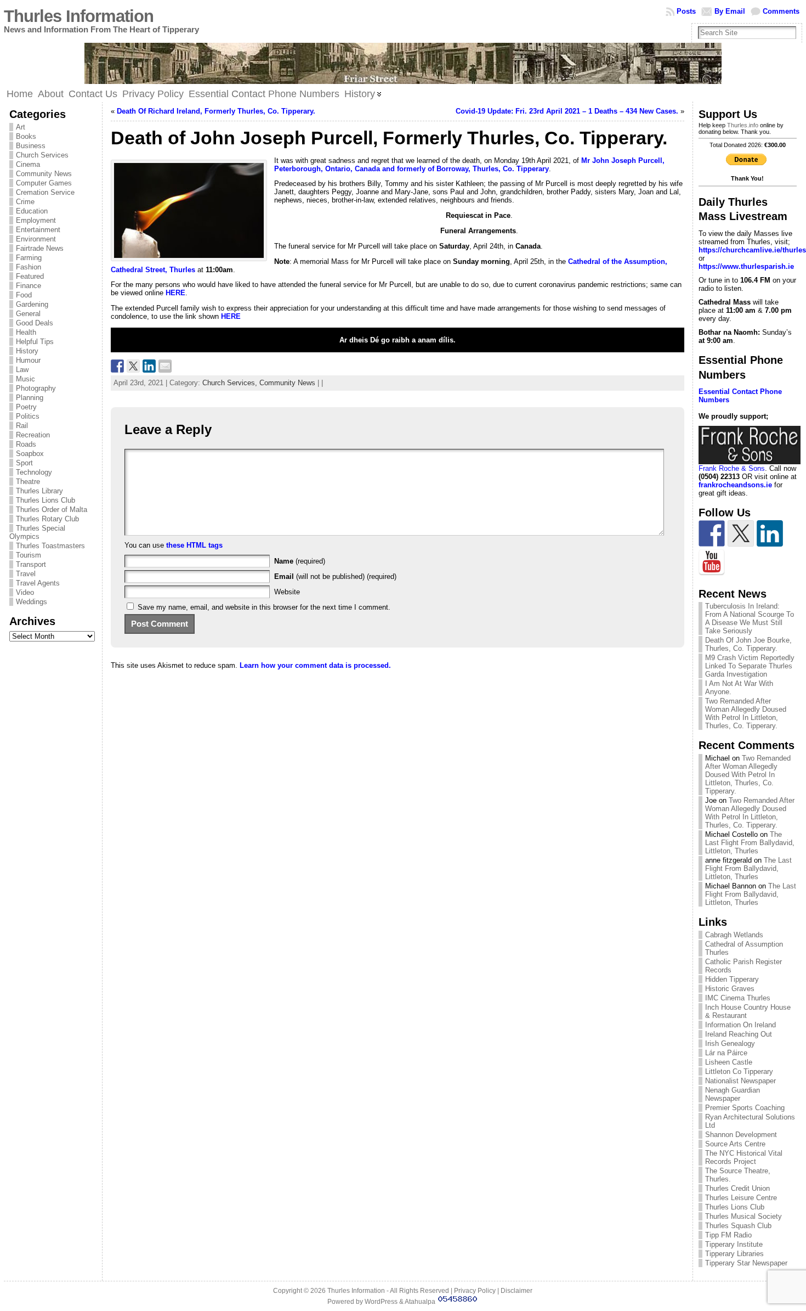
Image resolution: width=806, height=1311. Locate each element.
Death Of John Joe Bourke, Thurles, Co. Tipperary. (748, 644)
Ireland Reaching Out (738, 1034)
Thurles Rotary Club (47, 519)
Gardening (32, 304)
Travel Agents (38, 583)
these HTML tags (194, 545)
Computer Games (44, 183)
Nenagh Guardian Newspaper (732, 1094)
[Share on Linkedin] (149, 366)
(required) (299, 561)
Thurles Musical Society (743, 1216)
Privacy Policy (475, 1291)
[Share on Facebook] (117, 366)
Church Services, (230, 383)
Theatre (28, 481)
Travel (26, 574)
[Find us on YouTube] (712, 562)
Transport (31, 564)
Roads (26, 444)
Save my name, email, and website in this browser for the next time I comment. (264, 607)
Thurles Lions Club (45, 500)
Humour (28, 360)
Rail (22, 425)
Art (20, 127)
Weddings (31, 602)
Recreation (33, 435)
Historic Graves (729, 988)
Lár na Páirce (726, 1053)
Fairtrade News (40, 248)
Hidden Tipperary (732, 979)
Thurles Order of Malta (51, 509)
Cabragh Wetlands (734, 935)
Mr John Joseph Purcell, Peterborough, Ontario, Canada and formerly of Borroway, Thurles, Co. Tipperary (469, 164)
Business (31, 146)
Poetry (26, 407)
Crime (25, 202)
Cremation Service (45, 192)
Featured (30, 276)
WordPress (381, 1302)
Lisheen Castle (728, 1062)
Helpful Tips (35, 341)
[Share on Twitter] (133, 366)
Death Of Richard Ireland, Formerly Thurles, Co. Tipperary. (216, 111)
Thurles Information (79, 16)
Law (22, 369)
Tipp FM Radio (728, 1235)
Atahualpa (420, 1302)
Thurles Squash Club (738, 1226)
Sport (24, 463)
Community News (44, 174)
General (28, 314)
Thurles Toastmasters (50, 546)
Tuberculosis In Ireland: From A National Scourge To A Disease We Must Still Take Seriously (749, 618)
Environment (36, 239)
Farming (29, 258)
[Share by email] (165, 366)
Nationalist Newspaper (740, 1081)
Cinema (28, 164)
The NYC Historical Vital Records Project (743, 1157)
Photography (36, 388)
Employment (36, 220)
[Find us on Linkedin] (770, 533)
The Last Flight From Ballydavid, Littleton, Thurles (749, 842)
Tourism (28, 555)
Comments (781, 11)
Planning (29, 397)
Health (26, 332)
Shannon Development (741, 1134)
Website (287, 592)
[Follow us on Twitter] (741, 533)
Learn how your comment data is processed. (315, 665)
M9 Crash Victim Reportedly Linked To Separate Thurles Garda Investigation (749, 666)
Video (25, 592)
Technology (34, 472)
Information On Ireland (740, 1025)
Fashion (28, 267)
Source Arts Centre (735, 1144)
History (27, 351)
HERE (175, 293)
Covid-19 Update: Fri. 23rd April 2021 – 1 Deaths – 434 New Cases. (567, 111)
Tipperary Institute (734, 1244)
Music (25, 379)
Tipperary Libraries (734, 1254)
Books (26, 136)
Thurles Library (39, 491)
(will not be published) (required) (335, 576)
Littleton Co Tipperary (739, 1071)
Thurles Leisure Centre (741, 1198)
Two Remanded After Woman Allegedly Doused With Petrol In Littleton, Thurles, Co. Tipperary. (745, 713)
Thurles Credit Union (737, 1188)
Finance (28, 286)
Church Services (42, 155)
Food (24, 295)
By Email (729, 11)
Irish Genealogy (730, 1043)
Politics (27, 416)
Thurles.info (742, 125)
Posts (686, 11)
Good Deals (34, 323)
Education (32, 211)
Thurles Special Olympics (37, 532)
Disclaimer (516, 1291)
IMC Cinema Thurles (737, 998)
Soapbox (30, 453)
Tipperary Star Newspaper (746, 1263)
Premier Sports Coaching (745, 1108)
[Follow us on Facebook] (712, 533)
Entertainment (38, 230)
